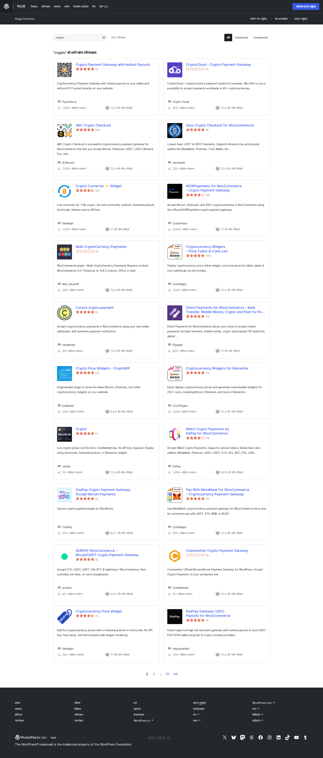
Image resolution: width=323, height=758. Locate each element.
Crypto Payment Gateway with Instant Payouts (113, 64)
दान (196, 714)
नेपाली (53, 737)
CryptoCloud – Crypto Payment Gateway (218, 64)
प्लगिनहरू (78, 714)
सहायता (137, 708)
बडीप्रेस (257, 720)
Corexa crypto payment (95, 308)
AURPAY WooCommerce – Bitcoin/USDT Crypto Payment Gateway (107, 553)
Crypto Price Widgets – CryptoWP (103, 368)
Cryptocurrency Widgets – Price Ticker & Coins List (206, 249)
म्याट (256, 708)
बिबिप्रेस (257, 714)
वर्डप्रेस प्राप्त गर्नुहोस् (306, 6)
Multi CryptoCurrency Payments (101, 247)
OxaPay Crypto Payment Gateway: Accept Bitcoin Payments (103, 492)
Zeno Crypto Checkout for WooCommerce (220, 125)
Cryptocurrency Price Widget (99, 611)
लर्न (135, 702)
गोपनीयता (19, 720)
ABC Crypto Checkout (93, 125)
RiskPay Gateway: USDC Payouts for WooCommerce (208, 613)
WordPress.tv (143, 720)
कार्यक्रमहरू (198, 708)
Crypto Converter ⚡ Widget (99, 186)
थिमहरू (77, 708)
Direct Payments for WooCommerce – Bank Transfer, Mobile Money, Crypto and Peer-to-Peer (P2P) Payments (225, 310)
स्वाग (197, 720)
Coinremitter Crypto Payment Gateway (217, 551)
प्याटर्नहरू (78, 720)
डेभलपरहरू (139, 714)
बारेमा (17, 702)
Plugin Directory (25, 18)
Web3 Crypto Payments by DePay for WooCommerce (207, 431)
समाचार (18, 708)
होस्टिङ (18, 714)
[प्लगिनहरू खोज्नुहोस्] (103, 37)
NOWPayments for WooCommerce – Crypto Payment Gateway (214, 188)
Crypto (81, 429)
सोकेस (77, 702)
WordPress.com (263, 702)
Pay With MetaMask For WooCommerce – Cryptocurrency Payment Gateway (217, 492)
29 (167, 674)
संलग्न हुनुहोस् (199, 702)
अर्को (175, 674)
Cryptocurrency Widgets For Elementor (217, 368)
